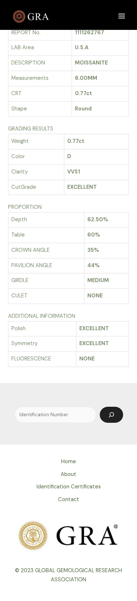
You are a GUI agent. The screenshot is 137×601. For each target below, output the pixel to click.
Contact (68, 499)
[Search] (111, 415)
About (68, 474)
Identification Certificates (69, 486)
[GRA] (31, 15)
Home (68, 461)
